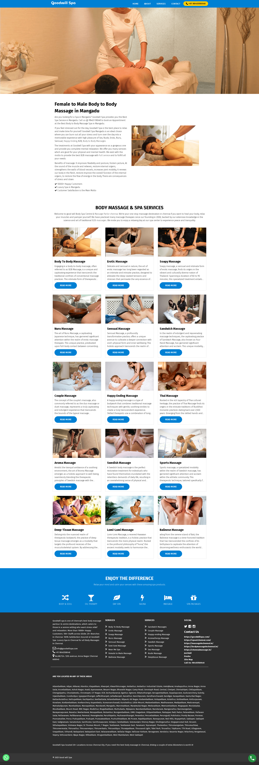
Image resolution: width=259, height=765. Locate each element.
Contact (175, 3)
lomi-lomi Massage (117, 646)
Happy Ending (70, 141)
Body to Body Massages (94, 141)
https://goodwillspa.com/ (197, 637)
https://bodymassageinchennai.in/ (201, 646)
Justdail (188, 653)
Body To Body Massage (119, 627)
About (147, 3)
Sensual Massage (116, 642)
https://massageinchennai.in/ (198, 643)
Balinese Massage (116, 657)
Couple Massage (155, 630)
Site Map (188, 659)
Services (161, 3)
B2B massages (99, 220)
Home (135, 3)
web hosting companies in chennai (48, 763)
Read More (65, 285)
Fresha (187, 656)
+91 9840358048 (197, 3)
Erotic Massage (115, 630)
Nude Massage (155, 653)
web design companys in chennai (15, 763)
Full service (104, 155)
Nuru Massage (115, 638)
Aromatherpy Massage (158, 638)
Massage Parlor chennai (106, 214)
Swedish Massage (156, 642)
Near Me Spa (114, 649)
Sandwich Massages (157, 627)
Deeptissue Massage (157, 657)
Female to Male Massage (120, 653)
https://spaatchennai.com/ (197, 640)
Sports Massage (155, 646)
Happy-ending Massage (159, 634)
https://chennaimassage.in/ (198, 650)
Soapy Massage (115, 634)
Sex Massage (154, 649)
